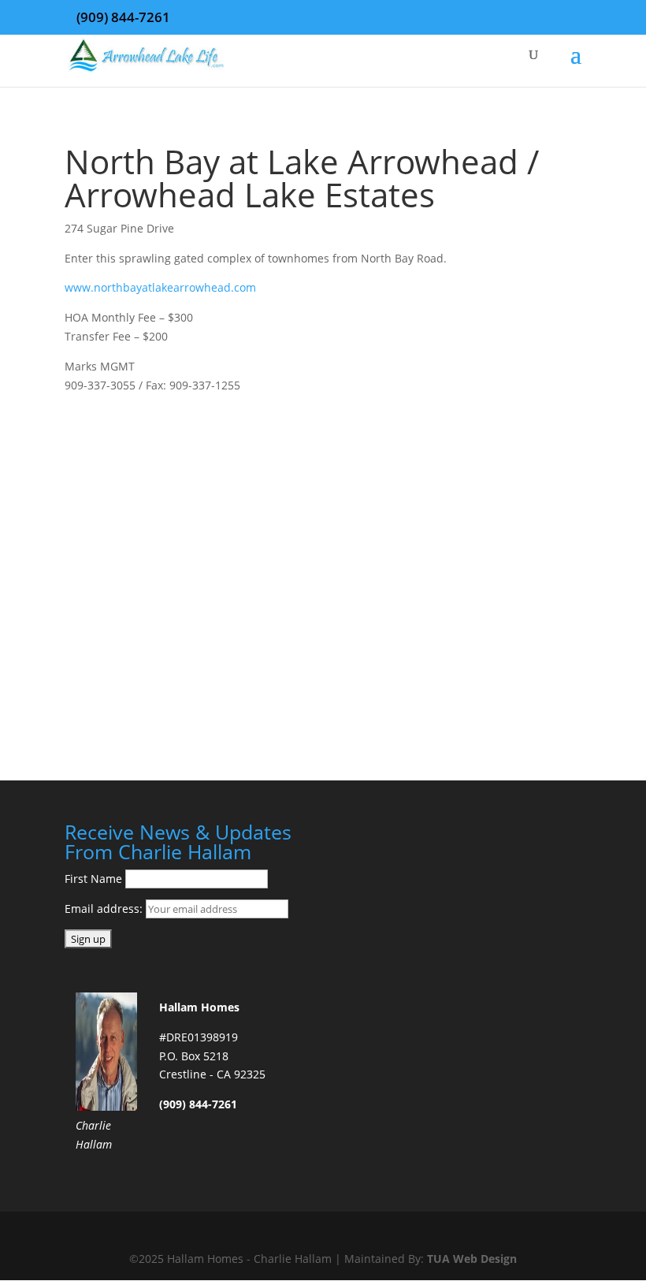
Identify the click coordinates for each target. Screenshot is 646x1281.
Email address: (105, 908)
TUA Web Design (472, 1258)
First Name (93, 878)
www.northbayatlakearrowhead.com (160, 287)
